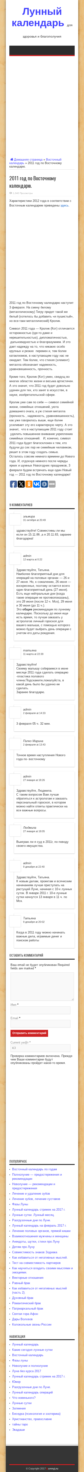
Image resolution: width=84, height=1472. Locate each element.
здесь (64, 205)
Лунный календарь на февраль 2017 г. (39, 1225)
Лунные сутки (22, 1403)
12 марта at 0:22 (32, 559)
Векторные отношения (27, 1277)
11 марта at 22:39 (33, 654)
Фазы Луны (20, 1204)
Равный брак (21, 1283)
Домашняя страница (28, 159)
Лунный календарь (38, 17)
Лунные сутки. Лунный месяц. (33, 1215)
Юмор (16, 1381)
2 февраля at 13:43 (34, 744)
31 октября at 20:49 (34, 520)
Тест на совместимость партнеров (36, 1263)
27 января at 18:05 (34, 831)
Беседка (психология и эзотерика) (36, 1413)
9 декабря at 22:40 (34, 866)
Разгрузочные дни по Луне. (31, 1220)
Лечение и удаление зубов (31, 1193)
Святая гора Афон (25, 1314)
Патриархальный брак (27, 1308)
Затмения (19, 1408)
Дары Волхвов (22, 1319)
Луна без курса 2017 (26, 1371)
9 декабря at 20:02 (34, 921)
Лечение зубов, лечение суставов (36, 1199)
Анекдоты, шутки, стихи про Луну (36, 1241)
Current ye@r (20, 1042)
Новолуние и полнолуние (30, 1365)
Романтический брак (26, 1303)
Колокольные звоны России (31, 1324)
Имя (13, 1004)
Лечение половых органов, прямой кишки (41, 1231)
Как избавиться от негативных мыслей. (40, 1257)
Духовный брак (22, 1298)
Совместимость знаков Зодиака (34, 1252)
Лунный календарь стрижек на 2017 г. (38, 1209)
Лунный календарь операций (32, 1392)
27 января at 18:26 (34, 780)
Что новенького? (23, 1397)
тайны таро (20, 1424)
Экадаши (18, 1429)
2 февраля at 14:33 (34, 713)
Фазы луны (20, 1360)
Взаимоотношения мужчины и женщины (40, 1236)
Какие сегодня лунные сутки (32, 1349)
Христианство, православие (32, 1419)
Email (14, 1018)
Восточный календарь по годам (34, 1169)
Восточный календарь (27, 1355)
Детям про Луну (23, 1247)
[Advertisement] (42, 106)
